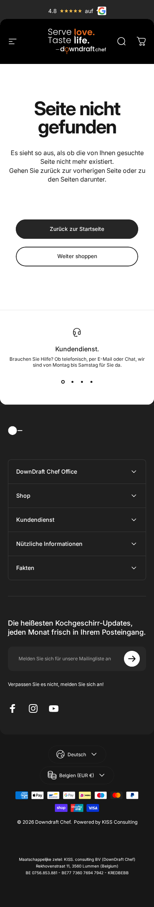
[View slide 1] (63, 382)
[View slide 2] (72, 382)
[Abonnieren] (132, 659)
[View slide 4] (91, 382)
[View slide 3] (81, 382)
